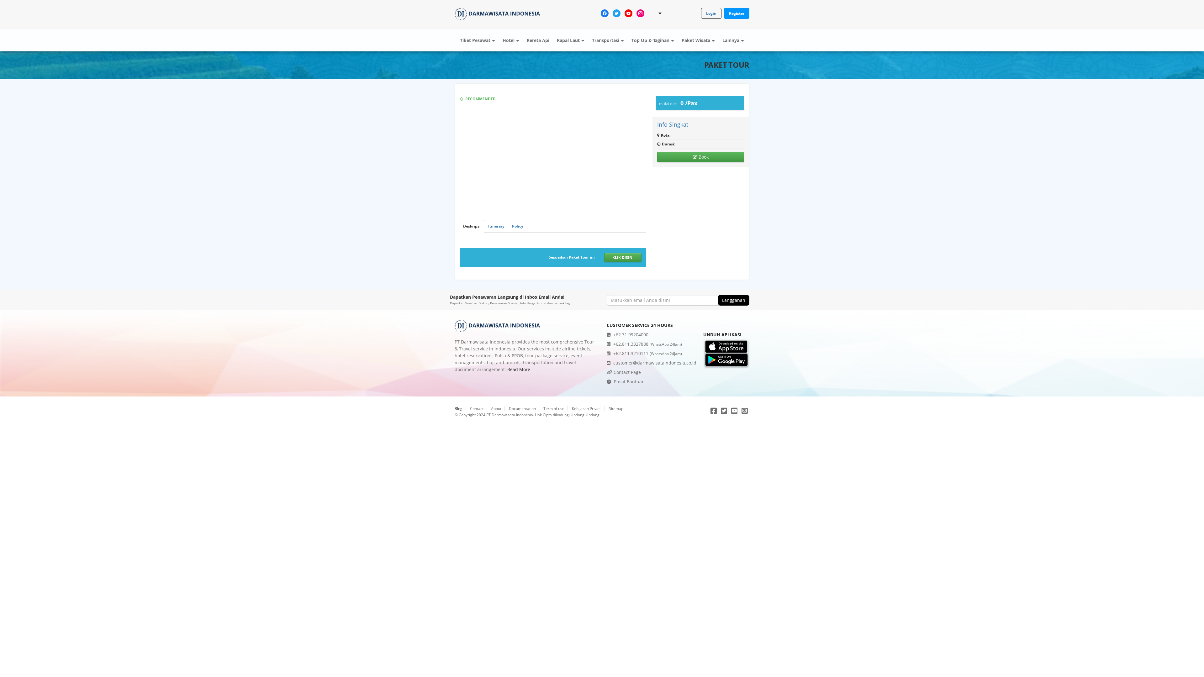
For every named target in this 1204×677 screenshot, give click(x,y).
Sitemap (616, 408)
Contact (476, 408)
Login (711, 13)
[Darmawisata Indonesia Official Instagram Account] (640, 13)
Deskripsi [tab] (472, 226)
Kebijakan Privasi (586, 408)
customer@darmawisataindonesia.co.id (654, 363)
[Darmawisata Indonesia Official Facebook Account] (604, 13)
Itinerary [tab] (496, 226)
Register (736, 13)
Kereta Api (538, 40)
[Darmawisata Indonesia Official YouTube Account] (628, 13)
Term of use (553, 408)
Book (704, 157)
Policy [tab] (517, 226)
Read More (518, 369)
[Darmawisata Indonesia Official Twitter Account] (616, 13)
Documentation (522, 408)
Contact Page (626, 372)
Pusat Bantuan (629, 382)
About (496, 408)
